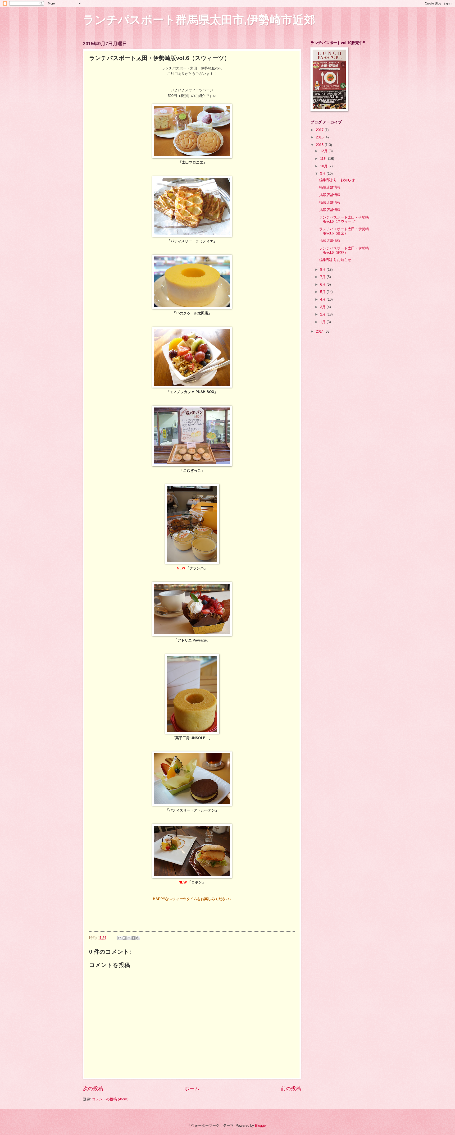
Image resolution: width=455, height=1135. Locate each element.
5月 (323, 292)
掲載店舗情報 (330, 187)
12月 (324, 151)
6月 (323, 284)
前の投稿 (291, 1088)
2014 (320, 331)
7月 (323, 277)
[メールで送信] (119, 938)
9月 (323, 173)
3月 (323, 307)
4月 (323, 299)
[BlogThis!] (124, 938)
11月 (324, 158)
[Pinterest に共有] (137, 938)
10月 (324, 166)
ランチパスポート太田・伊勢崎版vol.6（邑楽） (344, 231)
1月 (323, 322)
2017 (320, 130)
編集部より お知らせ (337, 180)
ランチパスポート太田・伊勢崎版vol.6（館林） (344, 250)
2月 (323, 314)
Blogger (261, 1125)
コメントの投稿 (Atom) (110, 1099)
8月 (323, 269)
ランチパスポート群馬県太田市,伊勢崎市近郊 (199, 20)
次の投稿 (93, 1088)
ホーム (192, 1088)
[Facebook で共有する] (133, 938)
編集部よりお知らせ (335, 260)
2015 (320, 145)
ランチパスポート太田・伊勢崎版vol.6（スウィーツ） (344, 219)
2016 (320, 137)
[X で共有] (128, 938)
